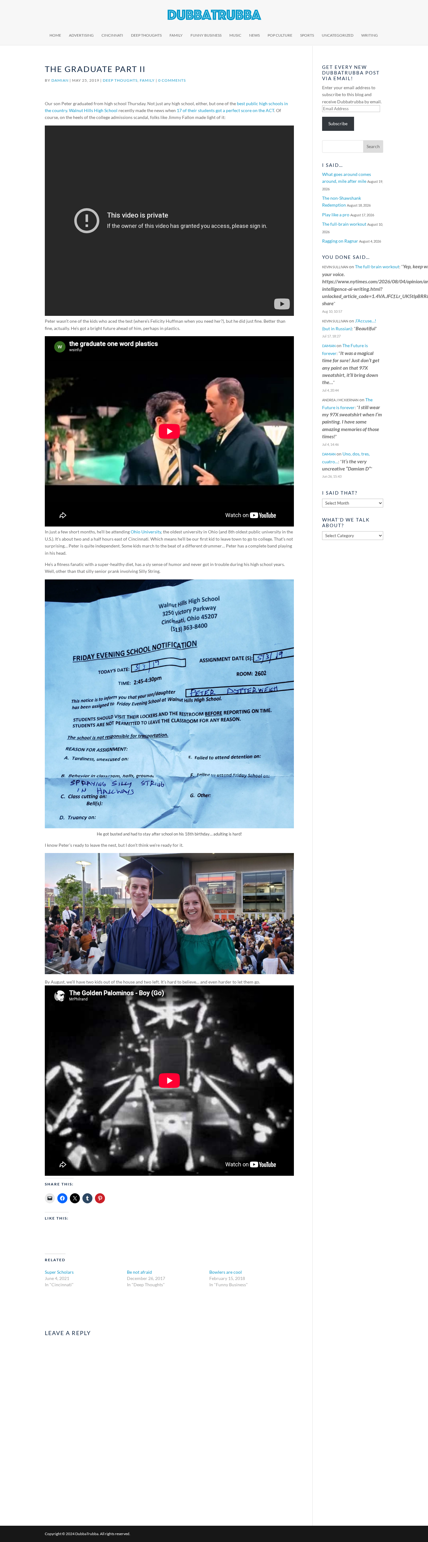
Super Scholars (59, 1272)
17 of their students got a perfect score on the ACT (225, 110)
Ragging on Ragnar (340, 241)
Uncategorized (337, 35)
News (254, 35)
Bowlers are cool (225, 1272)
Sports (307, 35)
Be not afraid (139, 1272)
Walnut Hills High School (93, 110)
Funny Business (206, 35)
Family (176, 35)
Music (235, 35)
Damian (60, 80)
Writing (369, 35)
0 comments (172, 80)
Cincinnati (112, 35)
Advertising (81, 35)
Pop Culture (280, 35)
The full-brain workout (344, 224)
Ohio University (146, 531)
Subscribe (337, 123)
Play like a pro (335, 214)
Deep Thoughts (146, 35)
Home (55, 35)
